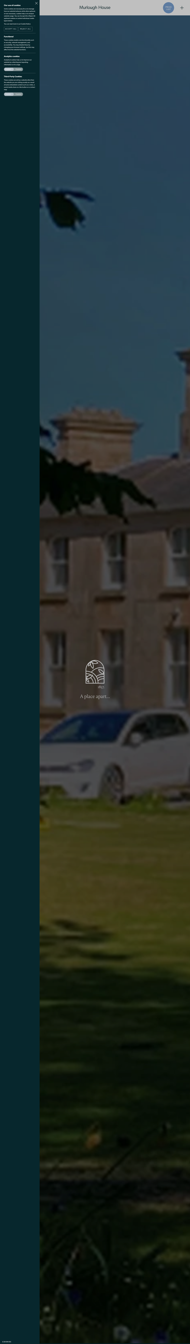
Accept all (11, 29)
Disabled (18, 69)
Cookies (6, 1342)
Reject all (25, 29)
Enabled (8, 69)
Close (36, 2)
